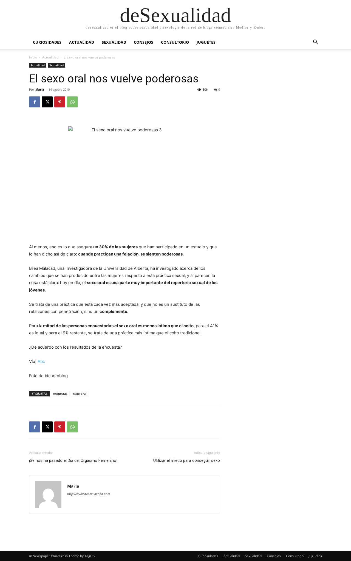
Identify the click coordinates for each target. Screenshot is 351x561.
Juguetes (206, 42)
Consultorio (175, 42)
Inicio (33, 57)
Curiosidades (47, 42)
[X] (47, 101)
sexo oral (79, 393)
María (39, 89)
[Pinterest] (59, 101)
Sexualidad (114, 42)
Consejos (143, 42)
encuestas (60, 393)
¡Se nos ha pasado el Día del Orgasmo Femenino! (73, 460)
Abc (41, 361)
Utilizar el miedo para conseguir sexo (186, 460)
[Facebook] (34, 101)
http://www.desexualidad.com (88, 494)
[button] (315, 42)
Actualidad (81, 42)
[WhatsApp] (72, 101)
